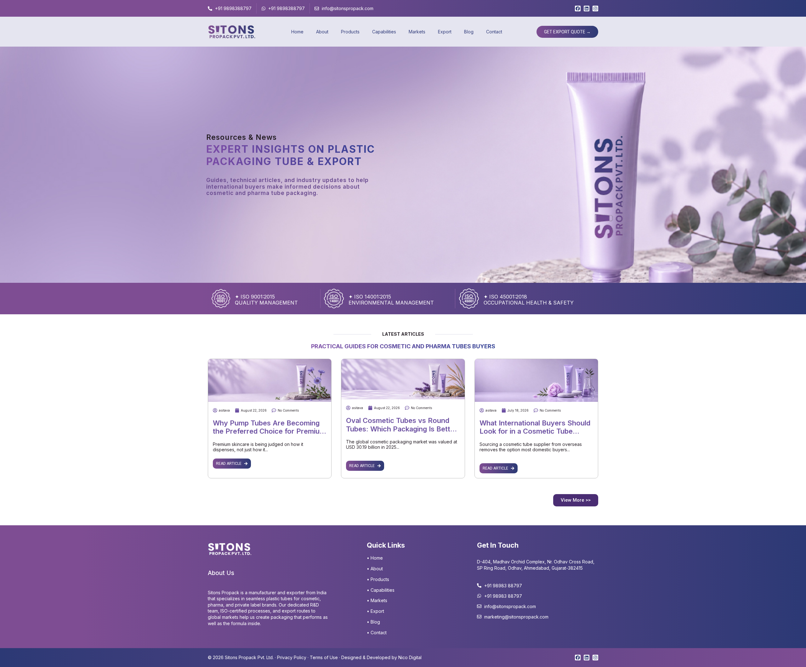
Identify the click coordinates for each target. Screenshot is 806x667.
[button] (575, 500)
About (322, 31)
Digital (415, 657)
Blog (469, 31)
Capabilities (384, 31)
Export (444, 31)
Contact (494, 31)
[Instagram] (595, 8)
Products (350, 31)
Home (297, 31)
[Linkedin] (586, 8)
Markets (417, 31)
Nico (403, 657)
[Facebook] (578, 8)
